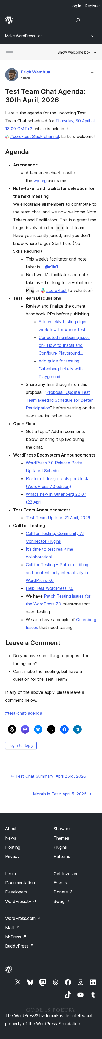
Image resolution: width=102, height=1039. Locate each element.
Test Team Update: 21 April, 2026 (58, 517)
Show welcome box (74, 52)
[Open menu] (93, 20)
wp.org (40, 180)
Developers (16, 891)
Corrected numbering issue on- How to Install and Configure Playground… (64, 345)
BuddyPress (19, 946)
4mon (25, 77)
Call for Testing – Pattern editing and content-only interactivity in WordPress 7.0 (57, 572)
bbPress (15, 936)
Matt (12, 927)
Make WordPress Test (24, 35)
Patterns (62, 856)
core (60, 227)
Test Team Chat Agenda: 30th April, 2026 (45, 95)
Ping (30, 290)
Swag (62, 901)
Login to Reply (21, 745)
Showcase (64, 828)
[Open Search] (78, 20)
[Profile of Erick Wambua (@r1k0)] (11, 76)
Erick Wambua (35, 71)
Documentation (20, 882)
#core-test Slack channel (34, 136)
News (10, 838)
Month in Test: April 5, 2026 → (62, 793)
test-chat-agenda (23, 713)
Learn (10, 873)
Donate (63, 891)
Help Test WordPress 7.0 (49, 588)
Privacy (12, 856)
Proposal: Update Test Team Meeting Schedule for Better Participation (59, 400)
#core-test (56, 290)
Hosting (12, 847)
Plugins (60, 847)
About (11, 828)
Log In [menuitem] (76, 6)
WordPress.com (23, 918)
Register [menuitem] (92, 6)
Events (60, 882)
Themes (61, 838)
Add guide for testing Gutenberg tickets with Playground (61, 368)
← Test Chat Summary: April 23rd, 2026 (48, 776)
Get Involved (66, 873)
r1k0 (51, 266)
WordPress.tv (20, 901)
